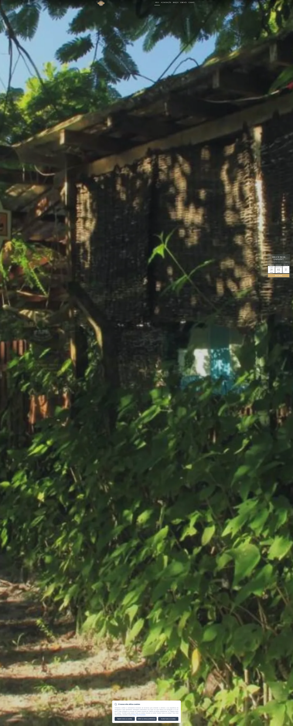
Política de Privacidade (138, 715)
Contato (191, 2)
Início (157, 2)
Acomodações (166, 2)
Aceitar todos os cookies (168, 719)
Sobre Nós (183, 2)
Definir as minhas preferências (146, 719)
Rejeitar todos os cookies (124, 719)
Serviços (175, 2)
